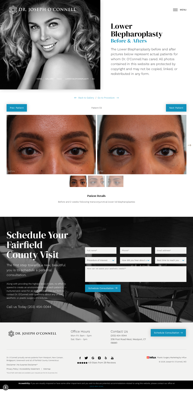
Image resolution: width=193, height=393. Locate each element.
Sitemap (47, 369)
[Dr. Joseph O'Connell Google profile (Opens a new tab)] (93, 357)
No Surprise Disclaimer (27, 365)
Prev (17, 107)
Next (176, 107)
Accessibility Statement (30, 369)
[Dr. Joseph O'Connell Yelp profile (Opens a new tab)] (106, 357)
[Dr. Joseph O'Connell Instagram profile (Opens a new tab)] (99, 357)
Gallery (49, 79)
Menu (183, 9)
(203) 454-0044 (39, 307)
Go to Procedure (106, 97)
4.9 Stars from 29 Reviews (102, 362)
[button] (189, 145)
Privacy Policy (12, 369)
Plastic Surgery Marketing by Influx (171, 357)
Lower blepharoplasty (77, 79)
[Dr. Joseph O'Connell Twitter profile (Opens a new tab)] (86, 357)
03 (93, 79)
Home (39, 79)
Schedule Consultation (101, 288)
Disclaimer (11, 365)
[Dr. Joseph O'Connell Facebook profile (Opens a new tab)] (80, 357)
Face (59, 79)
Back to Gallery (86, 97)
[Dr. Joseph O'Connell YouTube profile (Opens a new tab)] (112, 357)
